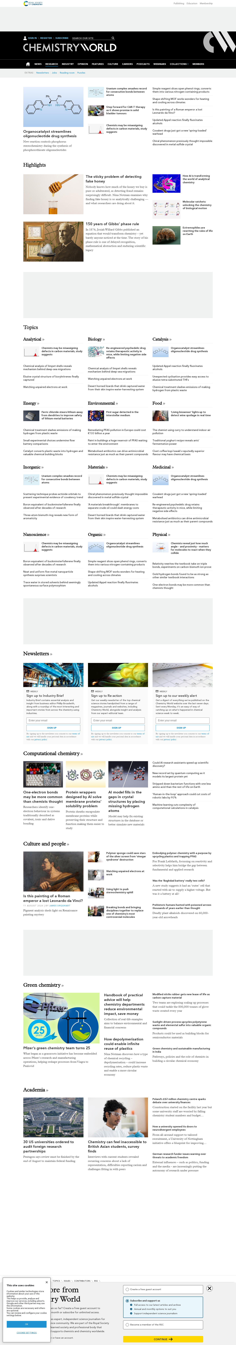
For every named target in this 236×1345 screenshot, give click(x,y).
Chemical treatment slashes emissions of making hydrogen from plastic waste (181, 388)
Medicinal (162, 467)
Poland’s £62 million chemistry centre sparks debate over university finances (179, 1101)
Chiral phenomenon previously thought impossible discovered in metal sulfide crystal (182, 142)
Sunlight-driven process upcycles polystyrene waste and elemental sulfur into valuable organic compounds (182, 1025)
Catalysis (160, 339)
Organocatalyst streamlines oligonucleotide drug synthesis (50, 133)
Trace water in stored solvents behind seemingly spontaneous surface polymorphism (52, 584)
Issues (67, 1281)
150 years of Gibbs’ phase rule (112, 224)
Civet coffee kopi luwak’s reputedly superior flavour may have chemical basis (178, 453)
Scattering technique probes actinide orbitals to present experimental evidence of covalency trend (53, 496)
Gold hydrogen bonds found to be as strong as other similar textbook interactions (180, 576)
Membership (206, 3)
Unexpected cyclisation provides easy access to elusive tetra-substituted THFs (181, 378)
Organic (95, 534)
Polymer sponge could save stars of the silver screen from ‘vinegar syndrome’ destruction (126, 856)
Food (157, 403)
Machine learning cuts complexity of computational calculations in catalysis (175, 806)
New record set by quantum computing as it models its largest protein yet (179, 775)
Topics (56, 1281)
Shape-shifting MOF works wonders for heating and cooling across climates (181, 100)
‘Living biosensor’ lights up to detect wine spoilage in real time (191, 414)
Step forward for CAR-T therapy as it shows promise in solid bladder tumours (125, 110)
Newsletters (42, 72)
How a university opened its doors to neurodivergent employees (175, 1128)
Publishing (179, 3)
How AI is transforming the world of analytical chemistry (196, 179)
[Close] (46, 1282)
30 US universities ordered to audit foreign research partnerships (48, 1146)
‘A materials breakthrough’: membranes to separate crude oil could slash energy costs (113, 506)
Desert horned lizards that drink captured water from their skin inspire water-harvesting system (116, 388)
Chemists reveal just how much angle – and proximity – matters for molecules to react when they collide (191, 548)
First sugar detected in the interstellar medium (122, 414)
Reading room (67, 72)
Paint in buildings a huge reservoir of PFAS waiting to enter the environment (117, 442)
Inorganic (31, 467)
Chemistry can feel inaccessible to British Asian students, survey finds (117, 1146)
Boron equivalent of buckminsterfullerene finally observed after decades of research (52, 506)
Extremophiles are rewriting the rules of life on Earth (198, 231)
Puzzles (81, 72)
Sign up (52, 728)
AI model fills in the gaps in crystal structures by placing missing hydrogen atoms (126, 801)
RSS (96, 1281)
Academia (34, 1090)
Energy (29, 403)
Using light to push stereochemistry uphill (119, 891)
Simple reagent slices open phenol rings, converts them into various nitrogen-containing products (182, 90)
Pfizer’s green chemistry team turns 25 (56, 1048)
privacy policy (41, 739)
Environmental (101, 403)
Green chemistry (42, 985)
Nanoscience (34, 534)
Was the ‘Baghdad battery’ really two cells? (179, 880)
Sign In (32, 38)
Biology (95, 339)
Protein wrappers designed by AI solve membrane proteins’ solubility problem (84, 799)
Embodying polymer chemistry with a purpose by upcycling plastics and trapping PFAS (182, 855)
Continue (160, 1339)
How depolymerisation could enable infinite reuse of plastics (123, 1044)
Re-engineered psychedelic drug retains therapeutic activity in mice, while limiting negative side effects (126, 352)
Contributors (82, 1281)
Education (192, 3)
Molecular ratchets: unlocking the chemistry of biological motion (197, 205)
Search (113, 38)
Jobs (54, 72)
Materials (96, 467)
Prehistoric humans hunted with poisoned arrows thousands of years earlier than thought (182, 906)
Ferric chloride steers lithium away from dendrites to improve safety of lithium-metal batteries (62, 415)
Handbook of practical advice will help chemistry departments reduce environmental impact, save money (124, 1004)
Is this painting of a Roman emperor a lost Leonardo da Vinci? (53, 898)
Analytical (32, 339)
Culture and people (44, 844)
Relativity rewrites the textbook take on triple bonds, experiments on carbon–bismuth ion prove (182, 565)
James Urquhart (60, 905)
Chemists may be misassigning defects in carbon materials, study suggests (126, 128)
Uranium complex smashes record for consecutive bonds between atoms (126, 92)
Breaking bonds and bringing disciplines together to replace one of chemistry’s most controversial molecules (125, 912)
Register (46, 38)
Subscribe (61, 38)
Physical (160, 534)
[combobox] (92, 38)
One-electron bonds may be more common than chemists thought (43, 797)
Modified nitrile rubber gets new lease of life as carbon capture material (181, 996)
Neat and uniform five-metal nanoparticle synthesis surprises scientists (48, 573)
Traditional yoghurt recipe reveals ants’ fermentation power (176, 442)
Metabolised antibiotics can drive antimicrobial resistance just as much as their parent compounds (118, 453)
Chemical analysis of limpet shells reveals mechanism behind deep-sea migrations (47, 367)
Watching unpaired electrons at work (45, 387)
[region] (27, 1309)
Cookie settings (27, 1333)
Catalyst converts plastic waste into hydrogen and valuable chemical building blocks (53, 453)
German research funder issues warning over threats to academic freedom (179, 1155)
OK (26, 1324)
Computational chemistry (51, 753)
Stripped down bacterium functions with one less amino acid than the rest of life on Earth (182, 785)
